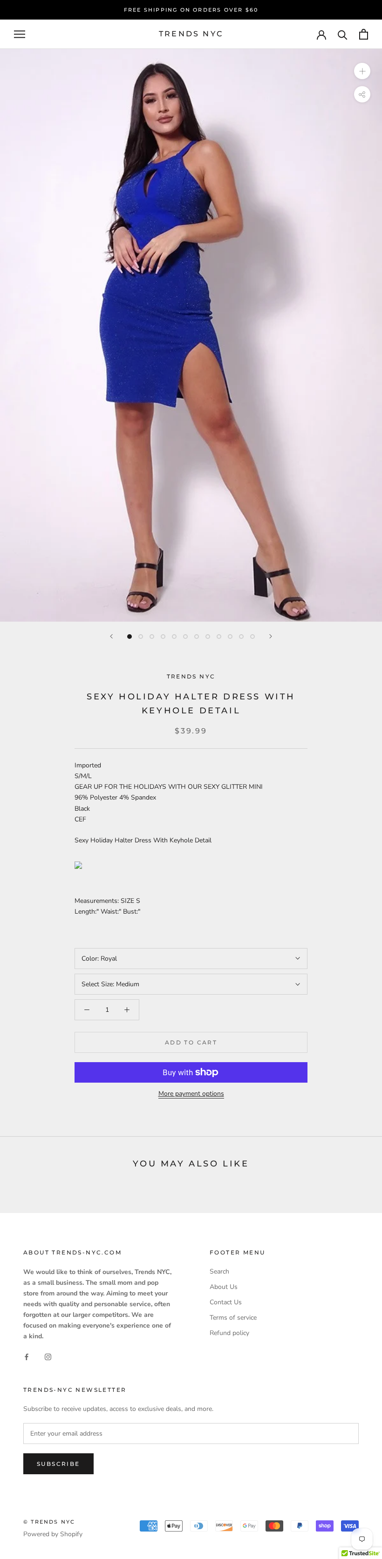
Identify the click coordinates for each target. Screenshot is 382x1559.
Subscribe (58, 1463)
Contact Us (226, 1302)
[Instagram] (48, 1356)
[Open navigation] (19, 34)
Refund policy (229, 1333)
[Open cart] (363, 34)
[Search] (343, 34)
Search (219, 1271)
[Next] (270, 636)
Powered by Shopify (52, 1534)
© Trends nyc (49, 1521)
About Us (224, 1286)
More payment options (191, 1093)
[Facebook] (26, 1356)
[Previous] (111, 636)
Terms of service (233, 1317)
